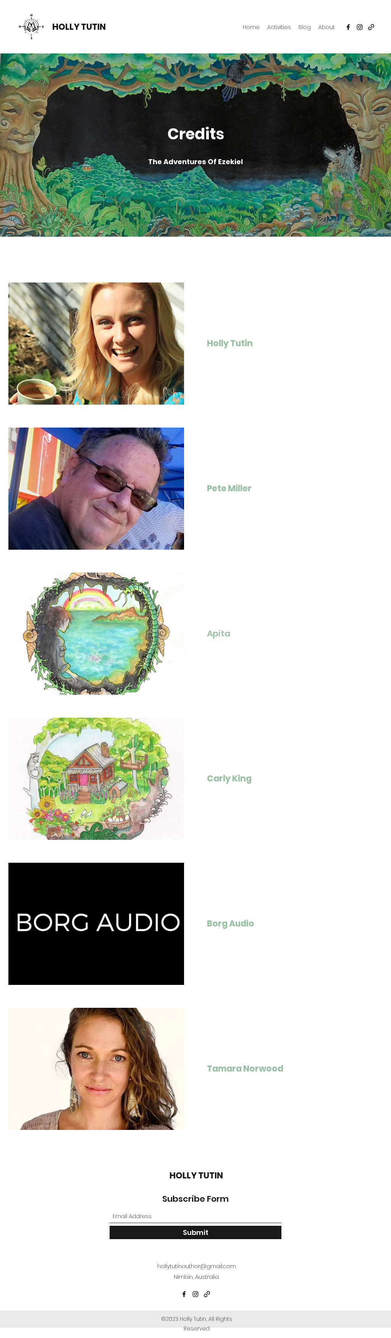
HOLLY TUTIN (79, 27)
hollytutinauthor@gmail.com (196, 1266)
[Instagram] (360, 27)
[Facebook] (348, 27)
